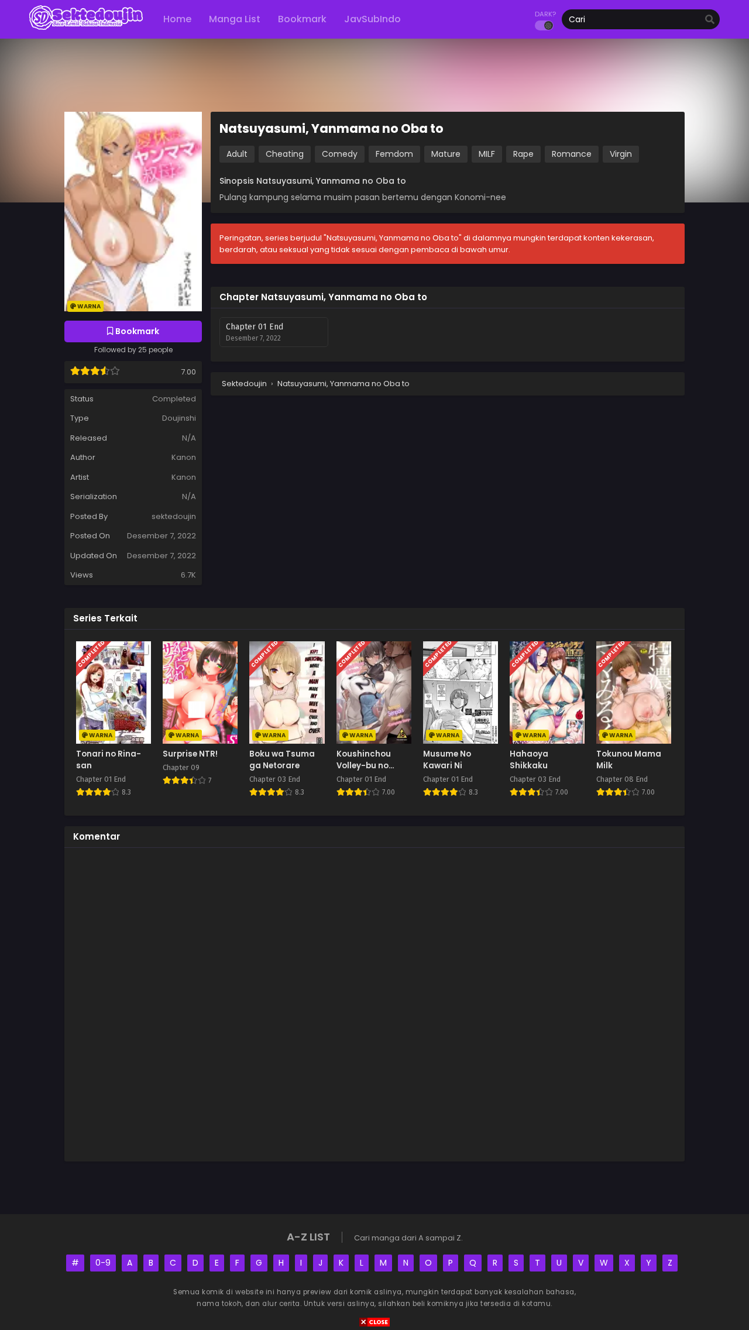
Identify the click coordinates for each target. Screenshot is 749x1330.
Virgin (621, 154)
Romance (572, 154)
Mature (446, 154)
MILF (487, 154)
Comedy (340, 154)
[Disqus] (374, 1003)
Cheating (285, 154)
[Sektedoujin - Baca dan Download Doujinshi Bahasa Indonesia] (86, 29)
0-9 (103, 1263)
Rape (523, 154)
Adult (237, 154)
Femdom (394, 154)
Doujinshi (179, 418)
